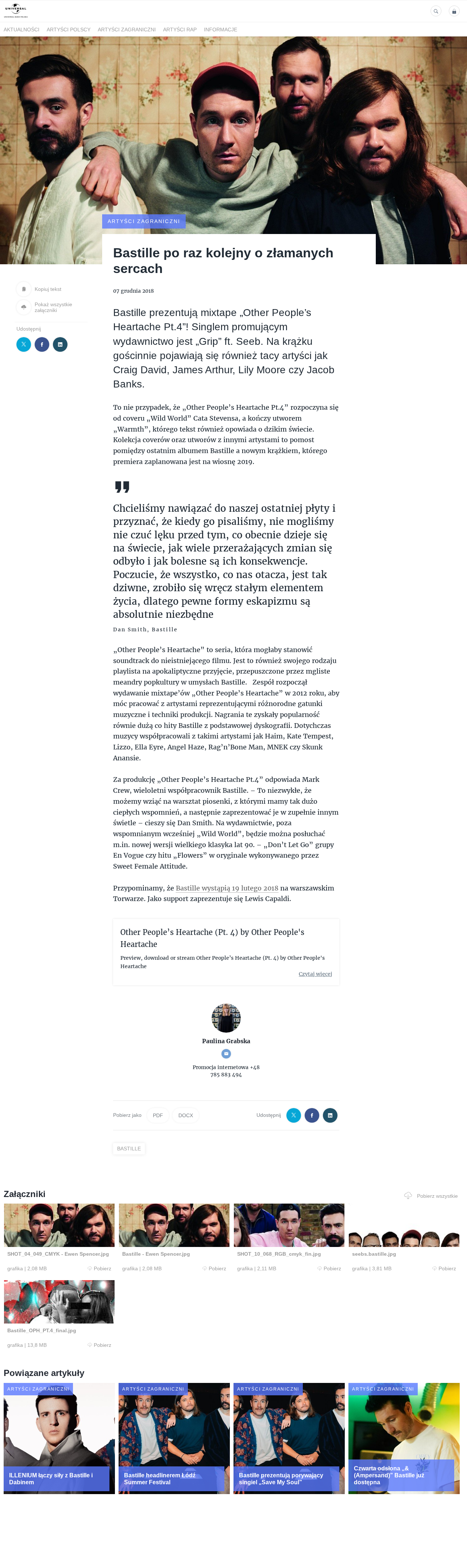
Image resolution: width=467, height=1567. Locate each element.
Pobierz (102, 1268)
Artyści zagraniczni (127, 29)
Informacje (220, 29)
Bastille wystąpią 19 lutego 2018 (227, 888)
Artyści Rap (180, 29)
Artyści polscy (68, 29)
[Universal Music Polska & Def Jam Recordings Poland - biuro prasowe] (16, 18)
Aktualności (21, 29)
